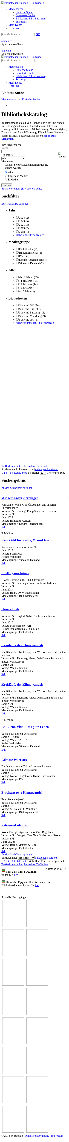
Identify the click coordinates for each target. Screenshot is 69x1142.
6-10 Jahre (25, 291)
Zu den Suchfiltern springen (17, 487)
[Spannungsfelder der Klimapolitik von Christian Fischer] (37, 925)
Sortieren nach (9, 469)
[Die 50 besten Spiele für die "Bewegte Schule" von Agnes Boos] (37, 1072)
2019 (22, 228)
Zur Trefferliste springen (14, 203)
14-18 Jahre (25, 280)
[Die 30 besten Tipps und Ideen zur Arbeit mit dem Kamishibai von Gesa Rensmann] (13, 925)
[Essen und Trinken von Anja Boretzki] (13, 1102)
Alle (10, 172)
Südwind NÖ (26, 319)
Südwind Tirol (27, 308)
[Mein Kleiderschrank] (37, 1131)
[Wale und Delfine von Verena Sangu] (37, 955)
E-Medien (13, 179)
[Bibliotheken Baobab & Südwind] (21, 2)
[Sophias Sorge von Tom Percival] (13, 984)
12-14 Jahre (25, 284)
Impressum (57, 1135)
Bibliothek (7, 154)
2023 (22, 221)
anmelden (6, 41)
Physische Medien (18, 175)
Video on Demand (29, 263)
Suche (4, 147)
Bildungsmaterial (28, 252)
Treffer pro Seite (56, 472)
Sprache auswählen (12, 44)
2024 (22, 217)
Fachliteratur (26, 249)
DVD (22, 256)
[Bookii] (13, 1014)
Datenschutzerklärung (37, 1135)
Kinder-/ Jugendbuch (31, 259)
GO (38, 34)
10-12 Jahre (25, 287)
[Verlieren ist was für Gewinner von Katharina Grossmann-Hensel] (37, 984)
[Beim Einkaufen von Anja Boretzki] (13, 1131)
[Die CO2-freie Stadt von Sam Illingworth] (13, 955)
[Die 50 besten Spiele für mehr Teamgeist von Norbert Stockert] (37, 1043)
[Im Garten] (13, 1043)
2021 (22, 224)
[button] (63, 155)
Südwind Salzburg (29, 312)
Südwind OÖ (26, 305)
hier (15, 874)
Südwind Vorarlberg (30, 316)
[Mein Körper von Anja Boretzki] (37, 1102)
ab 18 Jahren (26, 277)
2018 (22, 231)
